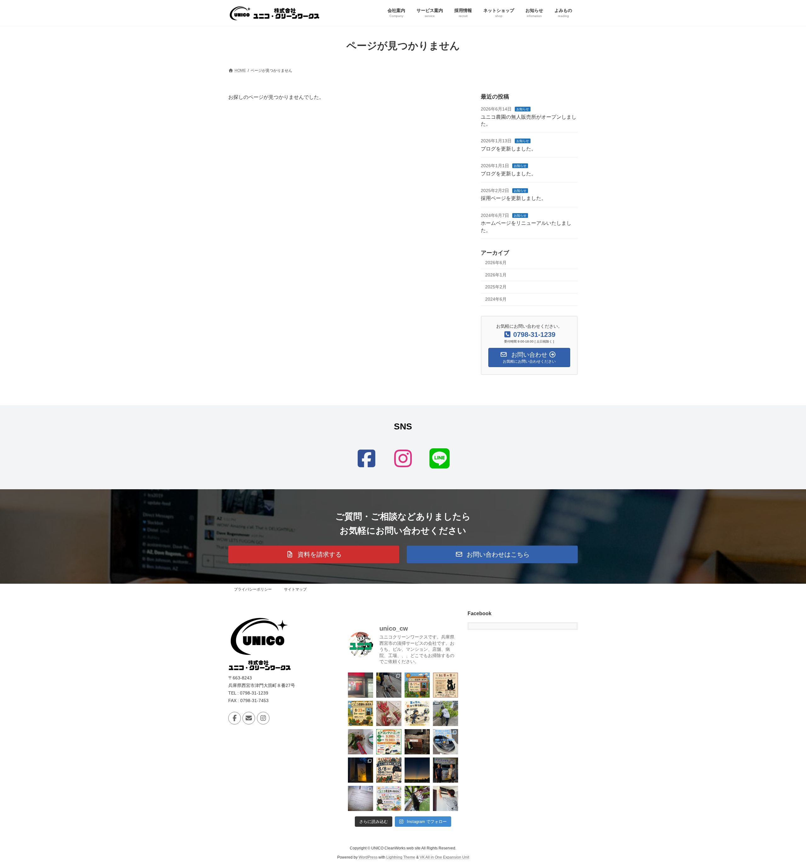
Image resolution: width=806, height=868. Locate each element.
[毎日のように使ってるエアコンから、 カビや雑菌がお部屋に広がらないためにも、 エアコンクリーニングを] (388, 741)
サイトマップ (295, 589)
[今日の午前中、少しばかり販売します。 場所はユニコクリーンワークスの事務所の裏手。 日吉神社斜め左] (417, 685)
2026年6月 (496, 262)
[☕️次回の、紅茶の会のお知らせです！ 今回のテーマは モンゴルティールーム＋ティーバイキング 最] (445, 685)
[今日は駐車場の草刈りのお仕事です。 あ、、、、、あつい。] (445, 713)
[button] (313, 554)
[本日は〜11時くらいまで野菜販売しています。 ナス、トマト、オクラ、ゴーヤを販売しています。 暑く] (417, 798)
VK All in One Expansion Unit (444, 857)
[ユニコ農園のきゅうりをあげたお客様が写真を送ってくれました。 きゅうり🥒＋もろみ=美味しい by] (360, 741)
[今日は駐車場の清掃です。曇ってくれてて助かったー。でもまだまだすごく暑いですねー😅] (388, 685)
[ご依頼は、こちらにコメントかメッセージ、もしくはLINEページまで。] (417, 713)
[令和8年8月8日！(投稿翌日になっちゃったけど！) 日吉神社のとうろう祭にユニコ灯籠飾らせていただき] (360, 770)
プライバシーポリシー (253, 589)
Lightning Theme (400, 857)
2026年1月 (496, 274)
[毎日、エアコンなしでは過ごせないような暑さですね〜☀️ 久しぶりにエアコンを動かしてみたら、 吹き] (445, 798)
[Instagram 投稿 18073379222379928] (388, 798)
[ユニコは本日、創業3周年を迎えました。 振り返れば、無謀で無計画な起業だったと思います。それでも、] (445, 770)
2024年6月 (496, 298)
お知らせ (522, 109)
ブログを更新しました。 (508, 148)
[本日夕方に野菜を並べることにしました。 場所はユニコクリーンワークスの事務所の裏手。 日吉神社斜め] (388, 770)
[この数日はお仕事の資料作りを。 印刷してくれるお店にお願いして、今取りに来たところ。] (360, 685)
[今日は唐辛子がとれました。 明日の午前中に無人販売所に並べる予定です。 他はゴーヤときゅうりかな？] (388, 713)
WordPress (368, 857)
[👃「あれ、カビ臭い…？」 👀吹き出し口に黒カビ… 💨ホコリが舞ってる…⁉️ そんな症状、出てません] (445, 741)
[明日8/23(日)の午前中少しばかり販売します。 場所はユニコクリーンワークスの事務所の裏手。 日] (360, 713)
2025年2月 (496, 286)
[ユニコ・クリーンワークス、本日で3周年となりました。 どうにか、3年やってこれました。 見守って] (360, 798)
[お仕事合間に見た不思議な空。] (417, 770)
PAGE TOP (782, 836)
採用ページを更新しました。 (513, 198)
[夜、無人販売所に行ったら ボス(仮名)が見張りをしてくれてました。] (417, 741)
